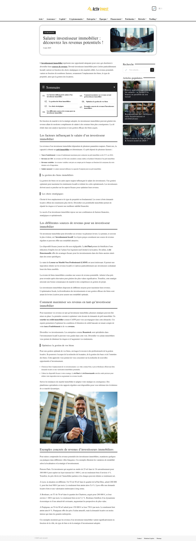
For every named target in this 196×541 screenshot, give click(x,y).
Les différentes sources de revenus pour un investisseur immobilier (61, 112)
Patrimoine (49, 32)
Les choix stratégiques (56, 106)
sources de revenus (59, 66)
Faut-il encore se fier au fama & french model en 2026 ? (138, 139)
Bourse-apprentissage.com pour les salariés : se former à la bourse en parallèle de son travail (139, 93)
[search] (154, 8)
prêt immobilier (62, 149)
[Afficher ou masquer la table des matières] (87, 87)
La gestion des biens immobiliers (60, 101)
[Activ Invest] (98, 8)
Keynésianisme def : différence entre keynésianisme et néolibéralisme (138, 116)
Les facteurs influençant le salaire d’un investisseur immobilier (59, 96)
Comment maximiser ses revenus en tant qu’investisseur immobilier (97, 96)
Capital (127, 87)
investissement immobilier (52, 63)
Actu (127, 111)
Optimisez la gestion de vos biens (97, 101)
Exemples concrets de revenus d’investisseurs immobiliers (99, 107)
